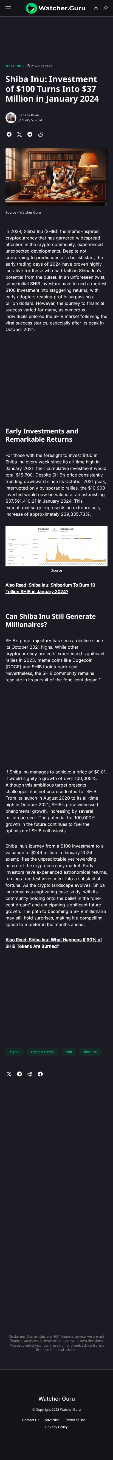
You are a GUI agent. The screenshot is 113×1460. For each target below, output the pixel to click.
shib (69, 1051)
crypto (14, 1051)
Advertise (52, 1420)
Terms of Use (75, 1420)
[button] (8, 8)
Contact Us (30, 1420)
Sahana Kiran (29, 115)
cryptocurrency (42, 1051)
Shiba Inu (13, 66)
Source (56, 570)
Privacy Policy (56, 1427)
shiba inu (90, 1051)
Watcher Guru (56, 1398)
